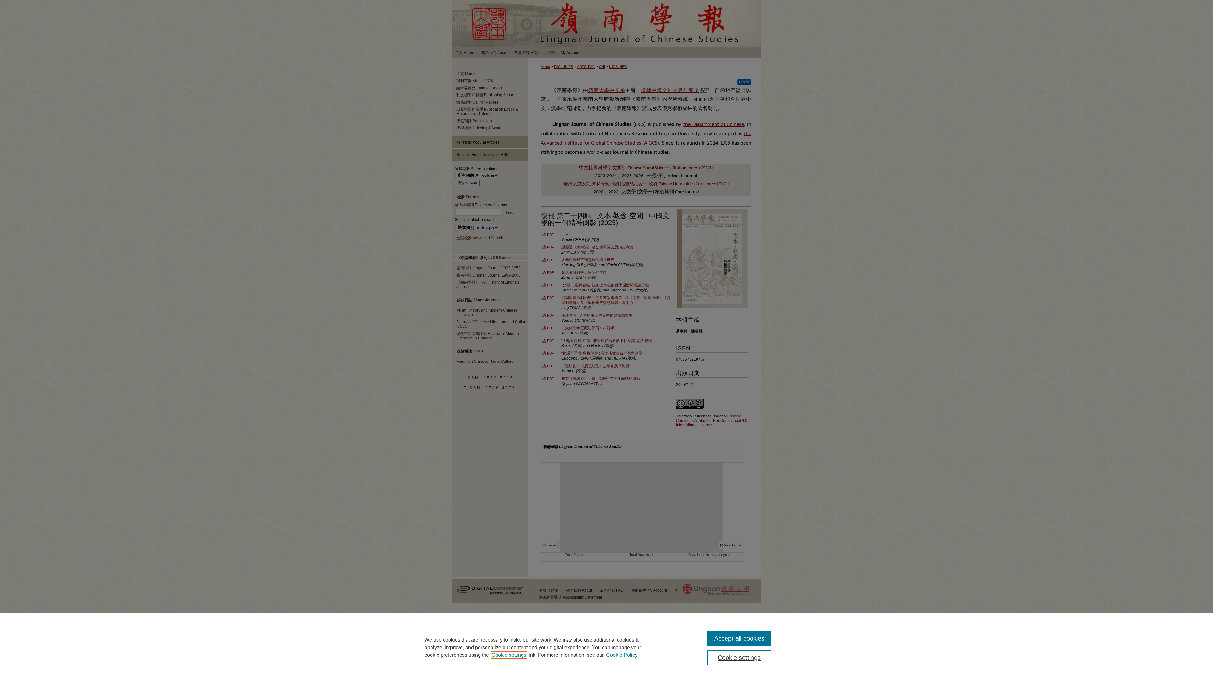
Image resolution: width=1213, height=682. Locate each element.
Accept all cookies (739, 638)
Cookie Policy (621, 655)
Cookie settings (509, 655)
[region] (606, 647)
